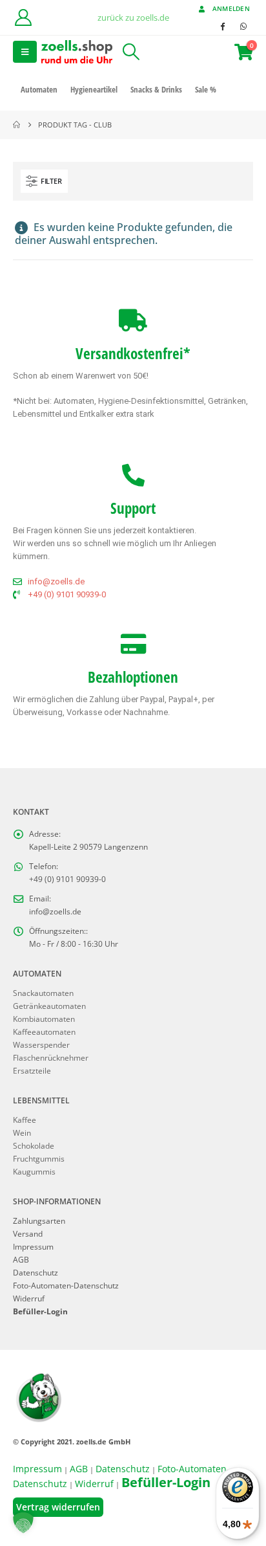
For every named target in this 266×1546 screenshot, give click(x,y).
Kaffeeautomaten (44, 1031)
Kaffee (24, 1119)
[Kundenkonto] (23, 17)
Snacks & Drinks (156, 89)
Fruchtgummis (39, 1158)
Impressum (33, 1246)
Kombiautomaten (44, 1018)
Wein (22, 1132)
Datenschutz (35, 1272)
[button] (25, 52)
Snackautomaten (43, 993)
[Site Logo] (76, 51)
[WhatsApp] (243, 26)
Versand (28, 1233)
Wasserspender (41, 1044)
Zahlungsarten (39, 1220)
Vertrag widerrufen (58, 1507)
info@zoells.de (55, 911)
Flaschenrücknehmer (50, 1057)
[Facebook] (222, 26)
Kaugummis (34, 1171)
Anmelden (231, 8)
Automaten (39, 89)
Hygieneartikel (94, 89)
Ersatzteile (32, 1070)
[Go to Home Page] (16, 124)
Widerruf (29, 1298)
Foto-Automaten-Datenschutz (66, 1285)
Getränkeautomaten (49, 1005)
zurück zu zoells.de (133, 17)
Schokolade (33, 1145)
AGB (21, 1259)
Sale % (205, 89)
